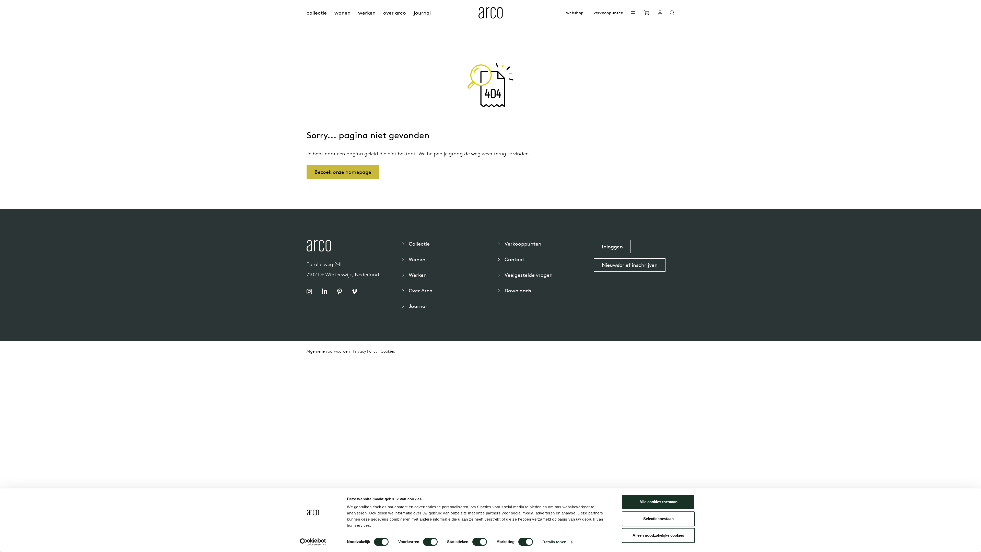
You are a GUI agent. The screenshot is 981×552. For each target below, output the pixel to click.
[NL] (633, 12)
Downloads (518, 290)
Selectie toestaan (658, 518)
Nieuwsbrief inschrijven (630, 265)
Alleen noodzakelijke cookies (658, 535)
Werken (367, 12)
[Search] (672, 13)
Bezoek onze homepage (342, 172)
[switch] (430, 542)
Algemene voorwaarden (328, 351)
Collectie (317, 12)
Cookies (388, 351)
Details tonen (554, 542)
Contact (514, 259)
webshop (574, 12)
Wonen (342, 12)
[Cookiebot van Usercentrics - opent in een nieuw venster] (313, 542)
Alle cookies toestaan (658, 502)
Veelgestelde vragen (529, 275)
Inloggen (612, 246)
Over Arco (394, 12)
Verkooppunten (608, 12)
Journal (422, 12)
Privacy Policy (365, 351)
